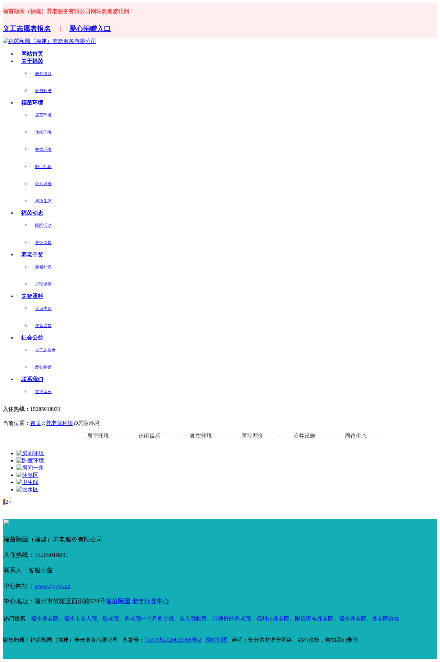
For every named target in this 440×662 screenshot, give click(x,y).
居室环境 (43, 115)
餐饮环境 (43, 149)
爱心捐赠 (43, 367)
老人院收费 (193, 618)
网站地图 (217, 640)
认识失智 (43, 308)
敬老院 (110, 618)
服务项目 (43, 73)
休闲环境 (43, 132)
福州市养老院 (272, 618)
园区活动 (43, 225)
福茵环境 (32, 102)
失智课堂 (43, 325)
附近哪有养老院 (314, 618)
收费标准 (43, 90)
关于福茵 (32, 61)
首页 (35, 423)
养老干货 (32, 254)
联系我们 (32, 379)
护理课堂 (43, 284)
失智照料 (32, 296)
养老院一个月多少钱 (149, 618)
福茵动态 (32, 213)
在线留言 (43, 391)
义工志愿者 (45, 350)
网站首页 (32, 54)
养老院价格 (385, 618)
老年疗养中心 (150, 601)
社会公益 (32, 337)
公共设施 (43, 183)
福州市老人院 (80, 618)
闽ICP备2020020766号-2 (172, 640)
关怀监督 (43, 242)
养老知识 (43, 267)
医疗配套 (43, 166)
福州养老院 (44, 618)
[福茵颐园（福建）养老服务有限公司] (49, 41)
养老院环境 (59, 423)
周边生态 (43, 201)
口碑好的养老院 (231, 618)
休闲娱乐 (150, 436)
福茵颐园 (118, 601)
